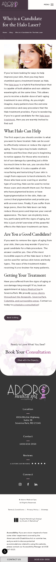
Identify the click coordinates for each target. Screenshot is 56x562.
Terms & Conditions (16, 509)
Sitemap (44, 509)
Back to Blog (12, 318)
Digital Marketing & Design (31, 520)
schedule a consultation (25, 305)
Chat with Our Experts (28, 360)
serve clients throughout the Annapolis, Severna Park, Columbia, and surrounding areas (25, 297)
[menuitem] (20, 484)
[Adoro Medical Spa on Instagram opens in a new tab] (20, 484)
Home (5, 32)
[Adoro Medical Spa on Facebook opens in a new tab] (28, 484)
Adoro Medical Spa (30, 289)
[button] (4, 551)
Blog (11, 32)
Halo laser (14, 85)
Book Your (28, 349)
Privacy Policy (33, 509)
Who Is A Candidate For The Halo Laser (29, 32)
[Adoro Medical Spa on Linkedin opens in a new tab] (36, 484)
